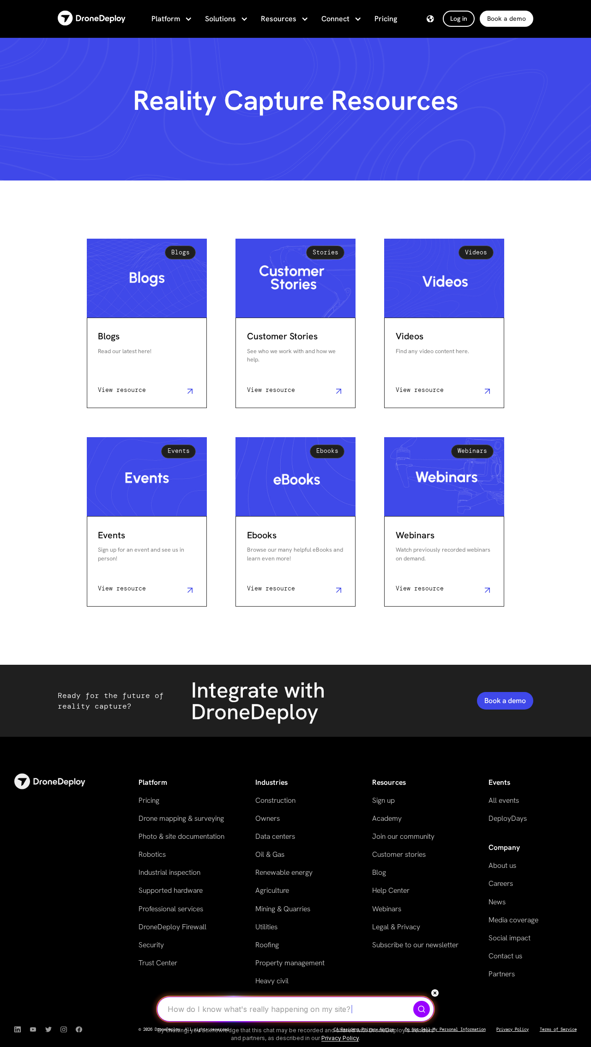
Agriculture (272, 890)
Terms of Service (558, 1029)
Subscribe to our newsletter (415, 945)
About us (502, 865)
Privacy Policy (512, 1029)
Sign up (383, 800)
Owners (267, 818)
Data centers (275, 836)
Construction (275, 800)
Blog (379, 872)
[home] (92, 18)
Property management (290, 963)
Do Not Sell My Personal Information (445, 1029)
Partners (501, 974)
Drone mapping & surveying (181, 818)
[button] (171, 19)
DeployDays (507, 818)
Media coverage (513, 920)
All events (503, 800)
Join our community (403, 836)
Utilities (266, 927)
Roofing (267, 945)
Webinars (386, 909)
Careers (500, 883)
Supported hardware (171, 890)
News (497, 902)
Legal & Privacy (396, 927)
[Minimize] (435, 993)
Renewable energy (284, 872)
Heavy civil (272, 981)
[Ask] (421, 1009)
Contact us (505, 956)
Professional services (171, 909)
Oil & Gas (269, 854)
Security (151, 945)
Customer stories (399, 854)
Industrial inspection (169, 872)
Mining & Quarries (282, 909)
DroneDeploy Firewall (172, 927)
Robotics (152, 854)
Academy (387, 818)
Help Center (391, 890)
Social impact (509, 938)
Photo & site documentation (181, 836)
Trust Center (158, 963)
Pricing (385, 19)
